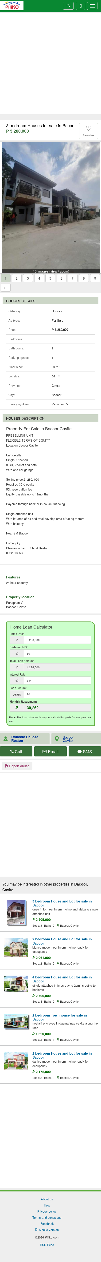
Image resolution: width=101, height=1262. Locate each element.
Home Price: (17, 634)
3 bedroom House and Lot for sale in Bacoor (62, 903)
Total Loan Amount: (22, 661)
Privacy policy (47, 1211)
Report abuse (18, 766)
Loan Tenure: (18, 688)
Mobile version (48, 1229)
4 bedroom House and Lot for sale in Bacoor (62, 979)
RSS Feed (47, 1244)
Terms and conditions (47, 1217)
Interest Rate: (18, 674)
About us (47, 1199)
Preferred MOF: (19, 647)
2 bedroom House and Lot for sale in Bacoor (62, 941)
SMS (87, 751)
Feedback (47, 1223)
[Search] (68, 6)
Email (52, 751)
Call (18, 751)
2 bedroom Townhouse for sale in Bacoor (59, 1017)
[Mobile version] (80, 6)
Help (47, 1205)
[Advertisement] (50, 63)
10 (6, 287)
